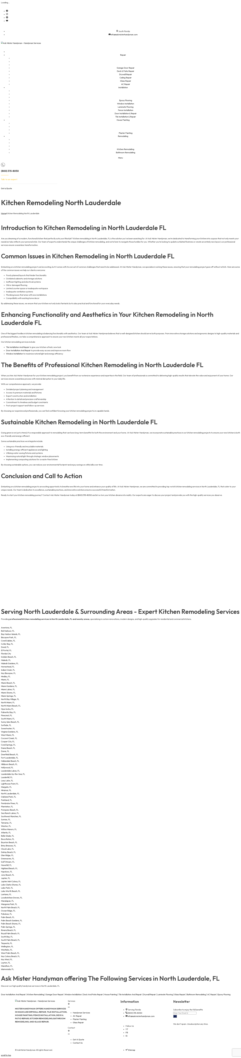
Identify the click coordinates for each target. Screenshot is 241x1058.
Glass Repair (179, 994)
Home (3, 213)
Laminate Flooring (165, 994)
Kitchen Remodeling (35, 994)
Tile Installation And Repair (17, 347)
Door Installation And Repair (18, 350)
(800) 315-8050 (10, 170)
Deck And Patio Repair (93, 994)
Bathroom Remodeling (196, 994)
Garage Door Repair (54, 994)
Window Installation (14, 353)
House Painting (110, 994)
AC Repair (211, 994)
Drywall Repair (149, 994)
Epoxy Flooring (224, 994)
